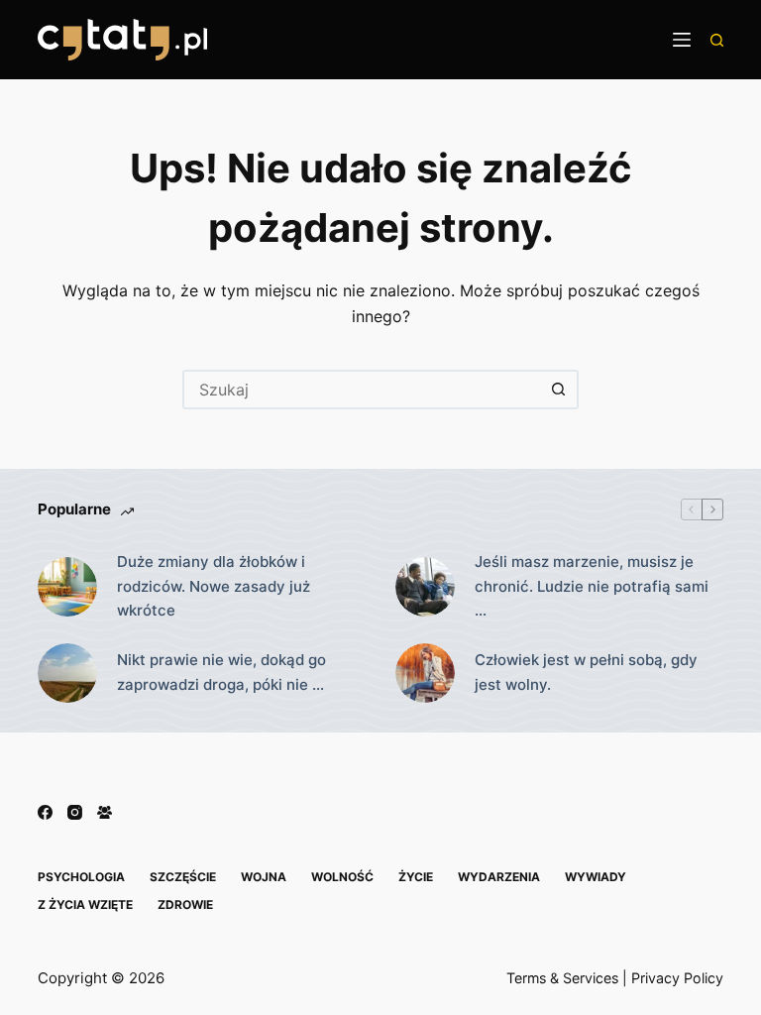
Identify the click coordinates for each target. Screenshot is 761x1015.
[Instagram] (74, 812)
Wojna (263, 876)
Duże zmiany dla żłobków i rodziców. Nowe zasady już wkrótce (213, 586)
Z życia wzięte (85, 904)
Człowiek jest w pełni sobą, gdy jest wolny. (586, 672)
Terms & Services (562, 977)
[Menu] (682, 40)
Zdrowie (185, 904)
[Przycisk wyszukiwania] (559, 389)
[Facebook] (45, 812)
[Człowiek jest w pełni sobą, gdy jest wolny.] (425, 673)
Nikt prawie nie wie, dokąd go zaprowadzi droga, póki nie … (221, 672)
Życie (415, 876)
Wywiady (595, 876)
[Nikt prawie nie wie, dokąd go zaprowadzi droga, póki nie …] (67, 673)
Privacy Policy (677, 977)
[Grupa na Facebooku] (104, 812)
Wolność (342, 876)
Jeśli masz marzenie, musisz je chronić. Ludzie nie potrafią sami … (591, 586)
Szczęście (183, 876)
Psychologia (81, 876)
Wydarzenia (499, 876)
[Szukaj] (716, 40)
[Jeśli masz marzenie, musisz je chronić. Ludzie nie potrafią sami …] (425, 587)
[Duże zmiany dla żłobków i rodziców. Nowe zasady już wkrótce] (67, 587)
